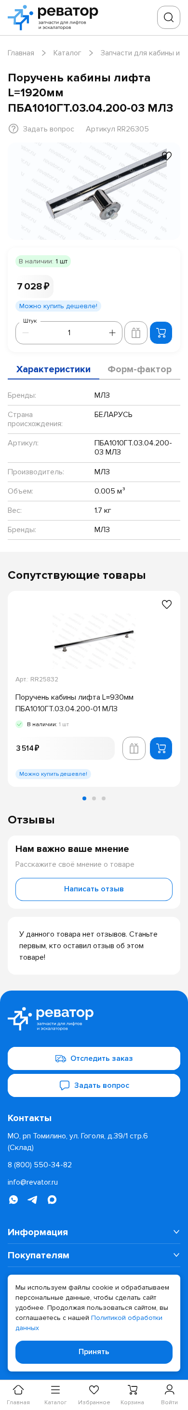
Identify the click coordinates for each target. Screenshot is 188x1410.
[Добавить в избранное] (167, 156)
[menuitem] (94, 1232)
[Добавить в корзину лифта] (136, 332)
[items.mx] (52, 1199)
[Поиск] (168, 17)
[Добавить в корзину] (161, 332)
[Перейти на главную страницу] (56, 17)
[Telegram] (33, 1199)
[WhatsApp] (13, 1199)
